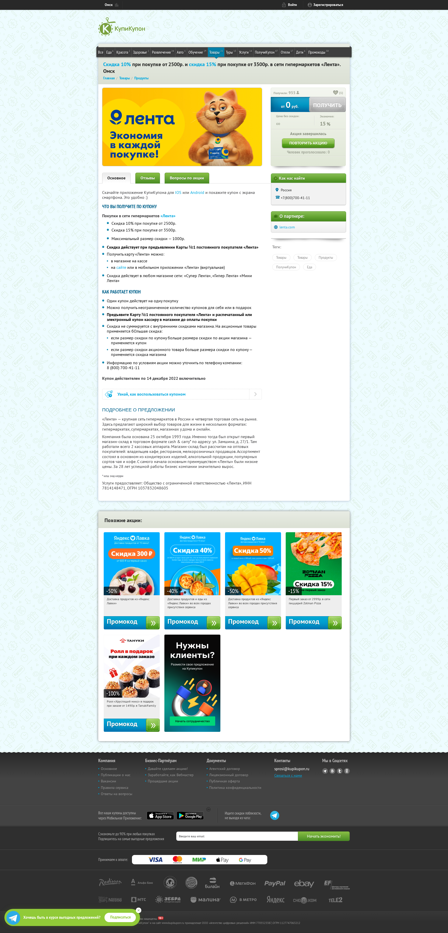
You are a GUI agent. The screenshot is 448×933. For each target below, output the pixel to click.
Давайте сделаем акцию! (168, 768)
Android (197, 192)
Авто (181, 52)
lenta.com (287, 227)
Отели (287, 52)
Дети (300, 52)
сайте (121, 267)
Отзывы (148, 178)
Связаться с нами (288, 775)
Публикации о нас (115, 775)
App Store (160, 815)
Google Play (190, 815)
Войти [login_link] (292, 5)
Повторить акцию (308, 143)
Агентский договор (224, 768)
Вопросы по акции (187, 178)
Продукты (326, 257)
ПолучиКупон (266, 52)
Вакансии (108, 781)
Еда (110, 52)
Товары (216, 52)
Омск (109, 5)
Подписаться (120, 917)
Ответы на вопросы (116, 793)
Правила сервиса (114, 787)
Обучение (197, 52)
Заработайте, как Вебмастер (171, 775)
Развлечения (163, 52)
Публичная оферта (224, 781)
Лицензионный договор (228, 775)
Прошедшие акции (163, 781)
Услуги (245, 52)
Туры (231, 52)
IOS (179, 192)
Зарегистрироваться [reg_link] (328, 5)
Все (100, 52)
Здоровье (141, 52)
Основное (116, 178)
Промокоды (318, 52)
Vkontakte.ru (332, 771)
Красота (123, 52)
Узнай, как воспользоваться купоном (151, 394)
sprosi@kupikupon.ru (291, 768)
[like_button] (335, 93)
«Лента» (168, 216)
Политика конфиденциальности (235, 787)
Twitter (339, 771)
